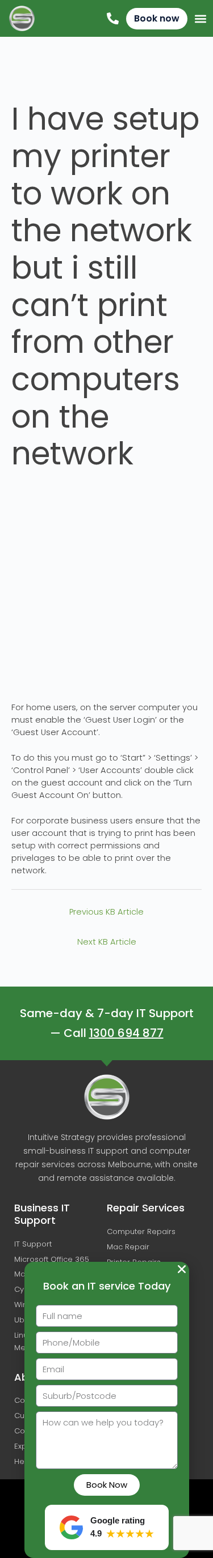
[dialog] (106, 779)
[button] (181, 1269)
